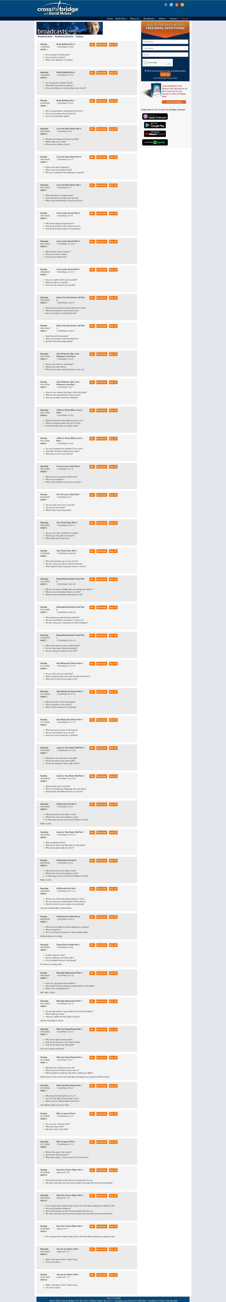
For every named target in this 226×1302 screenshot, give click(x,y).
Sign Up (165, 74)
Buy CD (113, 44)
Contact (174, 18)
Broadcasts (149, 18)
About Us (135, 18)
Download (101, 44)
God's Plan (120, 18)
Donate (184, 18)
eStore (162, 18)
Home (110, 18)
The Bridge (116, 1298)
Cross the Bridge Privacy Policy (165, 78)
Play (92, 44)
